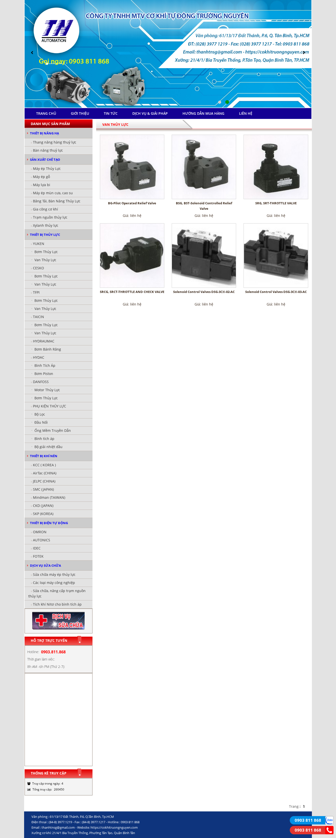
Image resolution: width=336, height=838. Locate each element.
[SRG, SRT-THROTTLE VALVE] (276, 167)
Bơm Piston (43, 373)
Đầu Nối (41, 422)
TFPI (36, 292)
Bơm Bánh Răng (47, 349)
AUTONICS (41, 540)
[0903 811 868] (329, 820)
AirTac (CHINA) (44, 473)
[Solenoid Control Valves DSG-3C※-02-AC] (204, 256)
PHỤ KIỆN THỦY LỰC (49, 406)
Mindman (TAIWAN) (49, 497)
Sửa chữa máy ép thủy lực (54, 574)
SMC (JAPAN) (43, 489)
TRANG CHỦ (46, 113)
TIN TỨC (111, 113)
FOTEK (38, 556)
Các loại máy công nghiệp (54, 582)
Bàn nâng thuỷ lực (48, 150)
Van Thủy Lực (45, 260)
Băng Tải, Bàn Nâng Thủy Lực (56, 201)
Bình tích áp (44, 438)
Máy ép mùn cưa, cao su (53, 193)
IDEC (37, 548)
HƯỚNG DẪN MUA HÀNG (203, 113)
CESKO (38, 268)
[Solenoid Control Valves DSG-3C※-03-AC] (276, 256)
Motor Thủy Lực (47, 389)
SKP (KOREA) (43, 513)
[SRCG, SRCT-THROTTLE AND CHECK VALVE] (132, 256)
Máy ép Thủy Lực (47, 168)
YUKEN (38, 243)
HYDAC (38, 357)
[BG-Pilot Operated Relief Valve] (132, 167)
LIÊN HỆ (245, 113)
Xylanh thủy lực (45, 225)
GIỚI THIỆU (80, 113)
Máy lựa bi (41, 184)
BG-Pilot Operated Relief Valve (132, 203)
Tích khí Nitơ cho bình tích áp (57, 604)
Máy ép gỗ (41, 176)
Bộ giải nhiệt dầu (48, 446)
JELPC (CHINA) (44, 481)
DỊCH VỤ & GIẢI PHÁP (150, 113)
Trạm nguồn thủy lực (50, 217)
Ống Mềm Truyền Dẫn (52, 430)
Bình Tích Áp (44, 365)
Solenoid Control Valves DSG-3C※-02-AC (204, 292)
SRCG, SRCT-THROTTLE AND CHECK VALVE (132, 292)
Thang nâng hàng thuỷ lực (54, 142)
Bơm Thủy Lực (46, 251)
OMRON (39, 532)
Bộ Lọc (39, 414)
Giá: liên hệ (132, 215)
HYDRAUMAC (43, 341)
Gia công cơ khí (45, 209)
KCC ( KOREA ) (44, 465)
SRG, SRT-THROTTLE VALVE (276, 203)
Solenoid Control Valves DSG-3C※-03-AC (276, 292)
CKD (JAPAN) (43, 505)
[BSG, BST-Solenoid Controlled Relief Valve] (204, 167)
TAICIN (38, 316)
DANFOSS (41, 381)
